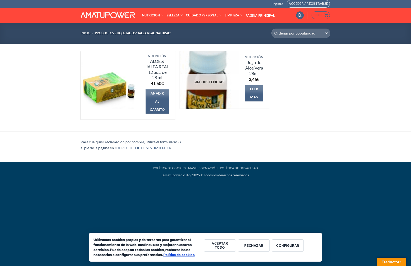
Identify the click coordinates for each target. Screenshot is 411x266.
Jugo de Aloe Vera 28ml (254, 68)
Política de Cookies (169, 168)
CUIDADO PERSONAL (202, 15)
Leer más (254, 93)
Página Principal (260, 15)
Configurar (287, 245)
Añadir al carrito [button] (157, 101)
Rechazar (253, 245)
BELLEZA (173, 15)
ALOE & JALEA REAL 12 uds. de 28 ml (157, 69)
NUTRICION (151, 15)
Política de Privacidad (239, 168)
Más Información (203, 168)
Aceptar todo (220, 245)
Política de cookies (179, 255)
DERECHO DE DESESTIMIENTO (143, 148)
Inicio (85, 33)
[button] (277, 4)
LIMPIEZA (232, 15)
